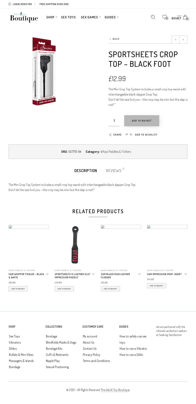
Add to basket (18, 289)
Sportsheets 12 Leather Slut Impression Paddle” (72, 276)
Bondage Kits (54, 348)
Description (85, 170)
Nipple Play (53, 361)
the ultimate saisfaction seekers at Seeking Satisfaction (171, 330)
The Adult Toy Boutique (115, 390)
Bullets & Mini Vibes (21, 355)
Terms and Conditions (96, 361)
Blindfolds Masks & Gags (61, 342)
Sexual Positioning (57, 367)
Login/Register (22, 4)
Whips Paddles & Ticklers (115, 151)
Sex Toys (14, 336)
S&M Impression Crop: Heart (164, 274)
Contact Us (90, 348)
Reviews (114, 170)
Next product (183, 39)
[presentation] (13, 255)
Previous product (175, 39)
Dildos (13, 348)
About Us (88, 342)
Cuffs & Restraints (57, 355)
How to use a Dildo (131, 355)
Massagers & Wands (21, 361)
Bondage (14, 367)
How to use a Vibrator (133, 348)
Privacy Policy (91, 355)
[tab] (85, 170)
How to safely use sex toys (133, 339)
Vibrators (15, 342)
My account (90, 336)
